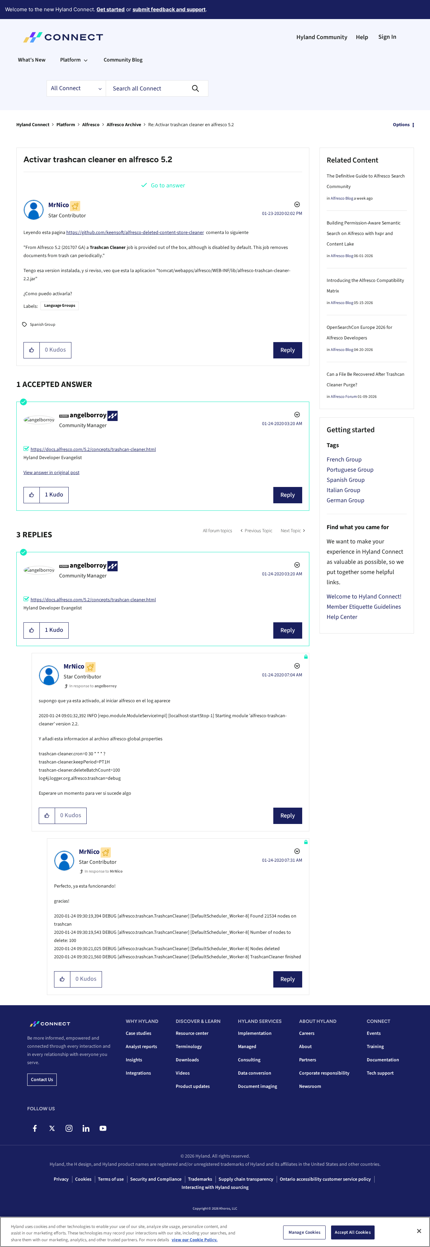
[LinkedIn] (85, 1128)
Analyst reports (141, 1046)
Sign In (387, 37)
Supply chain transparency (246, 1179)
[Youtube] (102, 1128)
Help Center (342, 617)
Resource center (192, 1033)
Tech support (380, 1073)
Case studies (138, 1033)
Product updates (193, 1086)
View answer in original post (51, 472)
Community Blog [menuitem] (123, 60)
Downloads (187, 1060)
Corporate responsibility (324, 1073)
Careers (306, 1033)
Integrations (138, 1073)
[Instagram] (68, 1128)
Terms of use (111, 1179)
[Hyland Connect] (63, 37)
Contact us (42, 1079)
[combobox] (157, 88)
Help (362, 37)
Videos (183, 1073)
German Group (345, 500)
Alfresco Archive (124, 124)
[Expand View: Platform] (85, 60)
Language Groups (59, 305)
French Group (344, 459)
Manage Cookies (305, 1232)
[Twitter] (51, 1128)
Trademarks (200, 1179)
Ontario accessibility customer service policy (325, 1179)
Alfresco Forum (344, 397)
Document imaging (257, 1086)
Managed (247, 1046)
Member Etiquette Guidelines (364, 607)
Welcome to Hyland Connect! (364, 596)
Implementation (255, 1033)
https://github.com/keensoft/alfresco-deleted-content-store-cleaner (135, 232)
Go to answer (168, 185)
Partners (307, 1060)
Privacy (61, 1179)
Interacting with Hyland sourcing (215, 1187)
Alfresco (91, 124)
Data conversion (254, 1073)
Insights (134, 1060)
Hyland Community (321, 37)
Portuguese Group (350, 470)
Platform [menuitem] (70, 60)
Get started (111, 9)
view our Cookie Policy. (195, 1240)
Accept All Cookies (353, 1232)
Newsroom (310, 1086)
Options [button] (401, 124)
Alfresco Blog (342, 198)
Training (375, 1046)
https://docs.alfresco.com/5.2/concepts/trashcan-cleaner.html (93, 449)
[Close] (419, 1231)
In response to (93, 686)
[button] (32, 350)
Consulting (249, 1060)
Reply (287, 350)
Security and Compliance (156, 1179)
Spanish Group (42, 324)
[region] (215, 1232)
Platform (65, 124)
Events (374, 1033)
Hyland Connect (32, 124)
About (305, 1046)
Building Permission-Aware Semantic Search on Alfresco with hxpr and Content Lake (363, 234)
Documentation (383, 1060)
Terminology (189, 1046)
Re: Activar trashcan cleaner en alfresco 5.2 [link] (191, 124)
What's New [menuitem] (32, 60)
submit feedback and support (169, 9)
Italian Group (343, 490)
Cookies (83, 1179)
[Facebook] (34, 1128)
